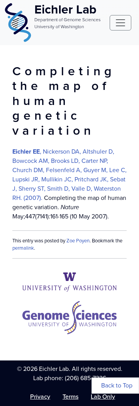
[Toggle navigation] (120, 22)
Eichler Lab (65, 9)
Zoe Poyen (78, 240)
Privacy (40, 396)
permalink (23, 248)
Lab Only (103, 396)
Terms (70, 396)
